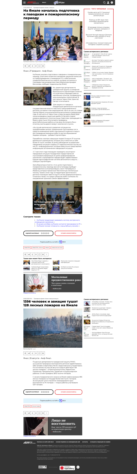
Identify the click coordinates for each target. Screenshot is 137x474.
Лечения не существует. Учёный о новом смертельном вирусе (101, 308)
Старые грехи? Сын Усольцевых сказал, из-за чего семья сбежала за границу (102, 328)
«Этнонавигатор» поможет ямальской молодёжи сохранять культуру (99, 43)
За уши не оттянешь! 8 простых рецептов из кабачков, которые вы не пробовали (103, 322)
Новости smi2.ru (29, 293)
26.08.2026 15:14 (27, 298)
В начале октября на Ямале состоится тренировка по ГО (59, 224)
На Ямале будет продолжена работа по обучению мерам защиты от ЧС (39, 268)
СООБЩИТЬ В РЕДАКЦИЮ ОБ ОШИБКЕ (100, 442)
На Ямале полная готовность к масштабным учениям (57, 226)
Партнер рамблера (53, 467)
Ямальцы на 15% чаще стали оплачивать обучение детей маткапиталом (98, 21)
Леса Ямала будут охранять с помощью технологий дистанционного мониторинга (40, 262)
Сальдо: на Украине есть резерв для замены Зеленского (101, 115)
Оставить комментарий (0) (68, 233)
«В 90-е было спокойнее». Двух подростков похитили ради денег (101, 314)
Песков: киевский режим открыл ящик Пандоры (100, 96)
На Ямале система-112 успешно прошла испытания (54, 203)
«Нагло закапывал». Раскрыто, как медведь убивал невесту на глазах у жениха (102, 80)
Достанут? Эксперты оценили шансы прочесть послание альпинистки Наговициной (102, 61)
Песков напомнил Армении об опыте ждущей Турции (102, 102)
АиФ (34, 349)
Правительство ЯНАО (72, 61)
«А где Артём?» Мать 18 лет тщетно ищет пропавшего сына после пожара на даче (102, 55)
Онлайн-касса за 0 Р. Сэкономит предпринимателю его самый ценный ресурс (99, 14)
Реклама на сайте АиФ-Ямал (45, 442)
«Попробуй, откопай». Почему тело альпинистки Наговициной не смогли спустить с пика (102, 303)
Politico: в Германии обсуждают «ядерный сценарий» (100, 121)
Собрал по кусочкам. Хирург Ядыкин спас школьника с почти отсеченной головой (102, 74)
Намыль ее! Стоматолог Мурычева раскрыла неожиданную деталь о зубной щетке (102, 68)
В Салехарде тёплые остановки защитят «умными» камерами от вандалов (99, 29)
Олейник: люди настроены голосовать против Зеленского (100, 109)
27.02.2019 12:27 (27, 7)
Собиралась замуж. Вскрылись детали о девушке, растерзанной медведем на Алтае (101, 86)
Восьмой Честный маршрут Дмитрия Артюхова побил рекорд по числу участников (99, 36)
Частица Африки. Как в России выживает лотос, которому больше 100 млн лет (102, 334)
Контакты (85, 442)
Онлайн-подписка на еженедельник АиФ (68, 442)
